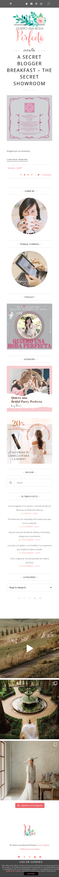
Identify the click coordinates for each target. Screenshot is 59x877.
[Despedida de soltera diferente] (29, 410)
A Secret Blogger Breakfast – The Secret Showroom (29, 70)
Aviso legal (43, 845)
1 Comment (45, 174)
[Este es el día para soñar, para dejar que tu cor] (29, 709)
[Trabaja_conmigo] (29, 286)
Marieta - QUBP (15, 168)
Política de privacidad (29, 849)
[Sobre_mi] (29, 233)
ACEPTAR (31, 874)
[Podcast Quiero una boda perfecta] (29, 348)
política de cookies (13, 871)
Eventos (29, 49)
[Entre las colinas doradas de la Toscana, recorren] (29, 648)
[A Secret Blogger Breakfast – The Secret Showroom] (29, 118)
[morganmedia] (29, 837)
